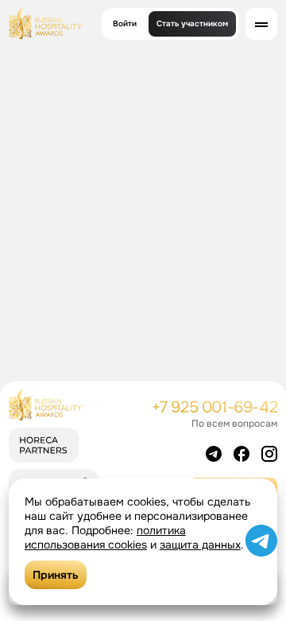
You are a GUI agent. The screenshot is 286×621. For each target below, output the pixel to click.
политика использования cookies (105, 537)
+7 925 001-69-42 (215, 407)
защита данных (200, 544)
